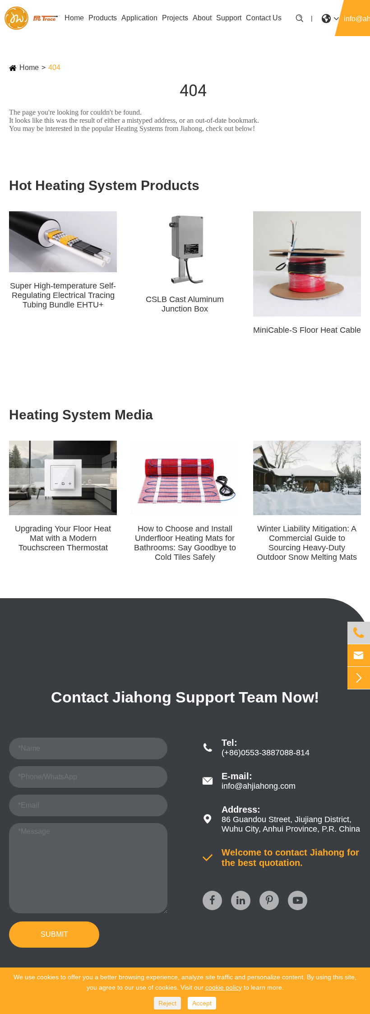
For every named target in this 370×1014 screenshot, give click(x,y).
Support (228, 18)
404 (54, 67)
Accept (202, 1003)
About (202, 18)
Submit (54, 934)
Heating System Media (81, 414)
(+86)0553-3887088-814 (266, 752)
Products (102, 18)
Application (139, 18)
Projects (175, 18)
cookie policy (223, 987)
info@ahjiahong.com (259, 786)
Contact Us (264, 18)
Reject (167, 1003)
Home (74, 18)
